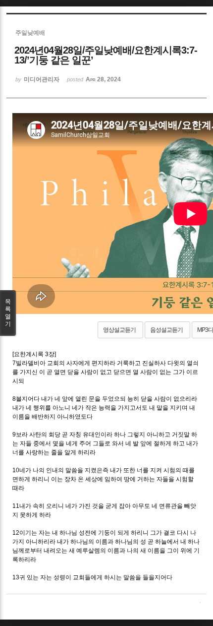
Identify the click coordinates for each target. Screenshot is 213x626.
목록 (8, 312)
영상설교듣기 (119, 329)
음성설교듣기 (166, 329)
